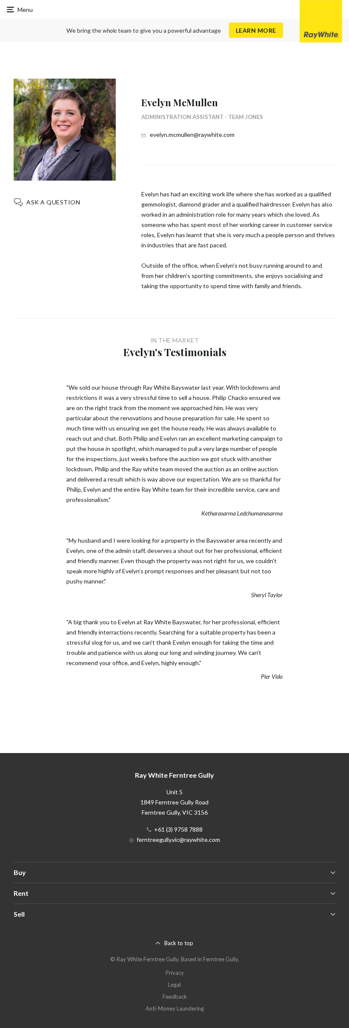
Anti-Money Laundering (175, 1008)
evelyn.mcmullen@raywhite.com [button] (192, 134)
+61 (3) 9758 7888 (178, 829)
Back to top (178, 943)
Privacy (175, 972)
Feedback (175, 996)
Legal (174, 984)
